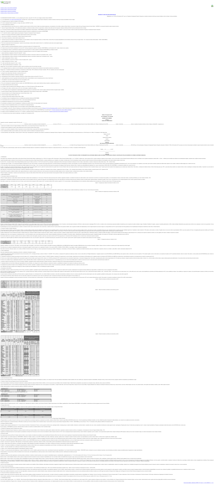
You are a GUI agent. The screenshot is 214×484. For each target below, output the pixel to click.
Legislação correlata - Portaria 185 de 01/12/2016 (8, 9)
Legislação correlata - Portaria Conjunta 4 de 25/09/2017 (9, 12)
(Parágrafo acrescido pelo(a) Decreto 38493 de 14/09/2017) (58, 111)
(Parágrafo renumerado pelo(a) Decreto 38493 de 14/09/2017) (62, 109)
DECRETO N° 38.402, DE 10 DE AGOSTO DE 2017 (107, 14)
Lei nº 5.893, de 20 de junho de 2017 (15, 19)
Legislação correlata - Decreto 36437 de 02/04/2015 (8, 7)
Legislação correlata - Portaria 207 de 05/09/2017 (8, 11)
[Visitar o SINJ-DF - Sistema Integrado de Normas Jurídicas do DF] (5, 4)
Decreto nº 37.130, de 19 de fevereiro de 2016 (50, 108)
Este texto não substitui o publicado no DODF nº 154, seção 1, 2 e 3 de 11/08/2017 (199, 482)
